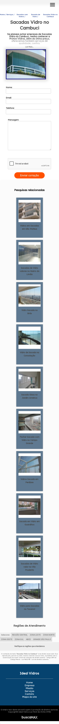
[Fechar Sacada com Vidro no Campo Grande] (29, 422)
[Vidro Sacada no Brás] (29, 295)
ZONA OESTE (6, 639)
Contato (29, 694)
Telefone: (10, 108)
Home (29, 682)
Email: (9, 97)
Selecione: (5, 635)
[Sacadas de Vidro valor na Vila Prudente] (29, 548)
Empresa (29, 685)
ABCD (28, 639)
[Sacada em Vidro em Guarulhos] (29, 506)
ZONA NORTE (49, 635)
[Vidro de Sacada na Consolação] (29, 337)
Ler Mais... (29, 47)
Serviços (29, 691)
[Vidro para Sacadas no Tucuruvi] (29, 591)
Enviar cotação (29, 175)
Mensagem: (14, 120)
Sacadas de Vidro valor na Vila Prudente (29, 566)
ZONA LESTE (35, 635)
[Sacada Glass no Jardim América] (29, 379)
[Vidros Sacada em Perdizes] (29, 464)
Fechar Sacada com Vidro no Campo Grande (29, 440)
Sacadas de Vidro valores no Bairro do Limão (29, 271)
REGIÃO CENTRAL (19, 635)
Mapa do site (29, 696)
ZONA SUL (19, 639)
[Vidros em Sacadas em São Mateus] (29, 210)
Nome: (9, 87)
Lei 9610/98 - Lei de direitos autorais (35, 659)
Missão (29, 688)
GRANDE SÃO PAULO (42, 639)
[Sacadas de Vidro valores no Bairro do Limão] (29, 253)
